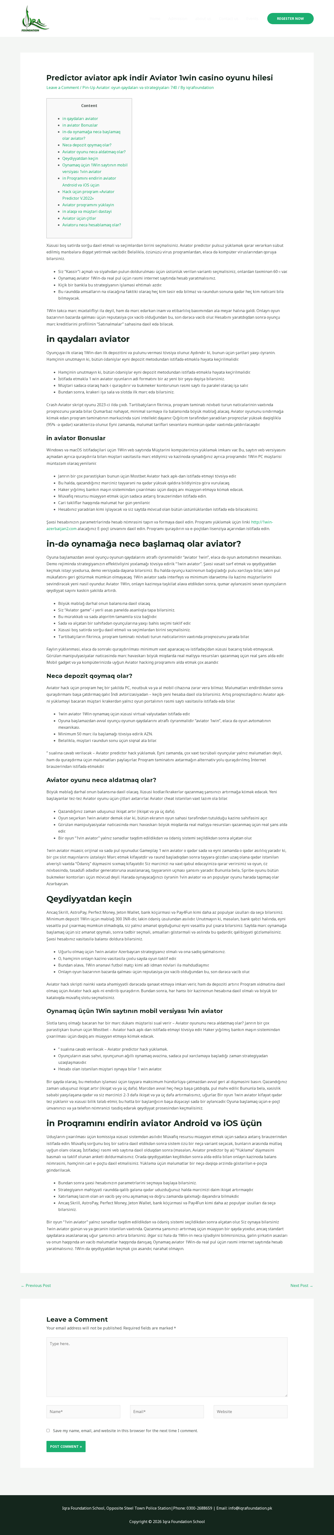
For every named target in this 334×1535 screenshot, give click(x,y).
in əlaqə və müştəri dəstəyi (87, 211)
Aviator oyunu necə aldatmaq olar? (94, 151)
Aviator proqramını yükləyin (88, 204)
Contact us (228, 18)
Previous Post (36, 1285)
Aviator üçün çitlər (79, 218)
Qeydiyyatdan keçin (80, 158)
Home (155, 18)
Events (252, 18)
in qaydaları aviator (80, 118)
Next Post (301, 1285)
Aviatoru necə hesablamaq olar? (91, 225)
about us (203, 18)
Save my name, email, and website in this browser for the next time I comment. (125, 1430)
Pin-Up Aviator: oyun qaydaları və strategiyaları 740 (129, 87)
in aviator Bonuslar (80, 125)
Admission (177, 18)
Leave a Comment (62, 87)
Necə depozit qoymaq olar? (86, 145)
